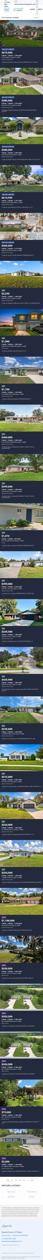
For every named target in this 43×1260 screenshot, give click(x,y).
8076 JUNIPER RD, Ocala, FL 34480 (11, 1069)
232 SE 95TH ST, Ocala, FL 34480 (11, 925)
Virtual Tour (11, 1197)
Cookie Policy (25, 1256)
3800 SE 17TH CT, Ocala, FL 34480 (11, 973)
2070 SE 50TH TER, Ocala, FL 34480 (12, 491)
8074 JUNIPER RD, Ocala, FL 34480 (11, 1021)
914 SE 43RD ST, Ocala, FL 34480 (11, 57)
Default (36, 17)
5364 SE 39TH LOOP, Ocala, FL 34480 (12, 202)
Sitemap (14, 1258)
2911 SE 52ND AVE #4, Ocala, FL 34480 (13, 541)
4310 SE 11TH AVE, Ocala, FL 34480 (12, 588)
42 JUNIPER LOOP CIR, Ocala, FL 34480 (13, 394)
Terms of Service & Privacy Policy (11, 1256)
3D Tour (31, 1197)
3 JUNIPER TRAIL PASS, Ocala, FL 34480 (13, 734)
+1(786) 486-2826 (9, 1238)
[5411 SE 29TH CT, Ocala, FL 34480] (21, 1093)
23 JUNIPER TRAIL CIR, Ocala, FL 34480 (13, 1166)
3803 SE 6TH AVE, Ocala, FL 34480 (11, 684)
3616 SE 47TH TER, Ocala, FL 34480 (12, 781)
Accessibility (21, 1258)
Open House (11, 1192)
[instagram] (37, 4)
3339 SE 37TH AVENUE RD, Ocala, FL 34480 (14, 346)
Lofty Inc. (11, 1253)
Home (32, 9)
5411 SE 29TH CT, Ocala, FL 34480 (11, 1117)
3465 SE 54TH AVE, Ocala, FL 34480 (12, 250)
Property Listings (6, 1258)
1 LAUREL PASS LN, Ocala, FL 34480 (12, 877)
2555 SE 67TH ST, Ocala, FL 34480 (11, 636)
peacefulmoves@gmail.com (12, 1241)
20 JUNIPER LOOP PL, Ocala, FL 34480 (12, 829)
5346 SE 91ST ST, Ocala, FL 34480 (11, 298)
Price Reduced (31, 1192)
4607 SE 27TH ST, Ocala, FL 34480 (11, 105)
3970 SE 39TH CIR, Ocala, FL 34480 (12, 154)
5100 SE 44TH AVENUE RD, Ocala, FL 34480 (14, 442)
